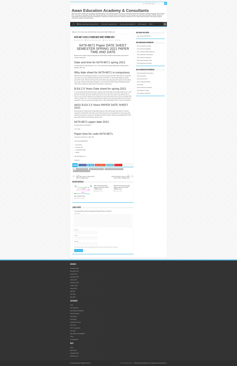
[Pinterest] (149, 4)
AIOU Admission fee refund (144, 63)
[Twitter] (147, 4)
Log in (71, 347)
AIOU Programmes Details (144, 46)
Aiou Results (140, 84)
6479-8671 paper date (82, 169)
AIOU (71, 305)
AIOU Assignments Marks (143, 81)
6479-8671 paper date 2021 (96, 169)
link (91, 98)
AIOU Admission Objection (144, 57)
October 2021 (73, 274)
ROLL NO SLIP (79, 147)
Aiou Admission (74, 308)
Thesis (72, 336)
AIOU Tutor (73, 325)
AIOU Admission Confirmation (145, 54)
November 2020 (74, 282)
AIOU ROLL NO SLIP (142, 79)
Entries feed (73, 350)
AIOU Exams (98, 40)
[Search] (165, 3)
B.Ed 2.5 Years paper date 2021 (81, 171)
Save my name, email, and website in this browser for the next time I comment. (97, 247)
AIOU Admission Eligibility (144, 49)
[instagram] (154, 4)
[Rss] (143, 4)
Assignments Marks (81, 150)
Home (73, 24)
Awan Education (144, 363)
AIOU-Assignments (75, 328)
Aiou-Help (72, 331)
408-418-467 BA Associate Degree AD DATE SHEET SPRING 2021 (122, 187)
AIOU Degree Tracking (143, 90)
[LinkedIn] (150, 4)
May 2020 (72, 297)
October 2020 (73, 285)
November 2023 (74, 268)
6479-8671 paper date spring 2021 (114, 169)
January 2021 (73, 279)
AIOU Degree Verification (143, 93)
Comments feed (74, 353)
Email (76, 235)
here (101, 96)
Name (76, 230)
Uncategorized (74, 339)
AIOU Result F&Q (79, 196)
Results (77, 152)
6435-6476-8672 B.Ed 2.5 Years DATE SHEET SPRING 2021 (120, 177)
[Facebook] (145, 4)
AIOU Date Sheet (82, 32)
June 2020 (72, 294)
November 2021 (74, 271)
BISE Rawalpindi (142, 24)
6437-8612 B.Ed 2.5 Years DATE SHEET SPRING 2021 (85, 177)
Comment (77, 213)
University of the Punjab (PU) (127, 24)
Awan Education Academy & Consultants (110, 10)
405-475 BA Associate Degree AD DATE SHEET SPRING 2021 (101, 187)
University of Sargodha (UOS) (109, 24)
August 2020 (73, 288)
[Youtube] (152, 4)
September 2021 (74, 277)
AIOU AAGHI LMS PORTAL (144, 36)
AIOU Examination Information (145, 73)
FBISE (150, 24)
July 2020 (72, 291)
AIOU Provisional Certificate (144, 87)
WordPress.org (74, 356)
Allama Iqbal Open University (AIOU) (88, 24)
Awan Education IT (162, 363)
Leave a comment (109, 40)
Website (76, 241)
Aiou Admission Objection (77, 310)
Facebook (76, 160)
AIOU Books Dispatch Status (144, 60)
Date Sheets (79, 145)
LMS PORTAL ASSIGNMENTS (77, 333)
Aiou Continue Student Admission (146, 51)
